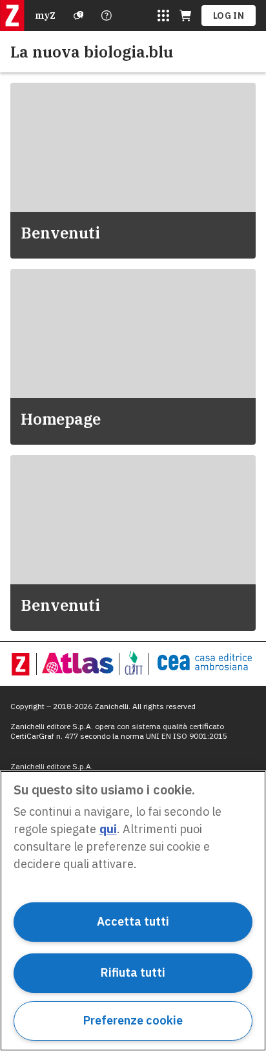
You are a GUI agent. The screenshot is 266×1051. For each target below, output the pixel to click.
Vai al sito (59, 107)
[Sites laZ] (163, 15)
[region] (133, 910)
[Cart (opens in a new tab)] (185, 15)
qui (108, 829)
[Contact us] (106, 15)
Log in (228, 15)
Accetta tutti (133, 921)
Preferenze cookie (133, 1020)
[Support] (79, 15)
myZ (45, 15)
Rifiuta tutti (133, 972)
